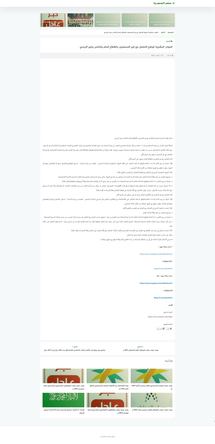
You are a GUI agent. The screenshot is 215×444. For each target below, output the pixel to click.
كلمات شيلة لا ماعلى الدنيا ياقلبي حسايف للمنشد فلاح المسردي (107, 23)
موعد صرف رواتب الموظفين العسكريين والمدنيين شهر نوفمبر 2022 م (53, 22)
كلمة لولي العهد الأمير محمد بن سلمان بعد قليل (134, 23)
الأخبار (168, 41)
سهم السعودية (162, 3)
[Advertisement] (107, 77)
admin (169, 55)
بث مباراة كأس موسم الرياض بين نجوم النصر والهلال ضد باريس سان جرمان (80, 22)
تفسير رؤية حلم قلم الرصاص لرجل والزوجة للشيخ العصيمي (161, 23)
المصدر (170, 305)
